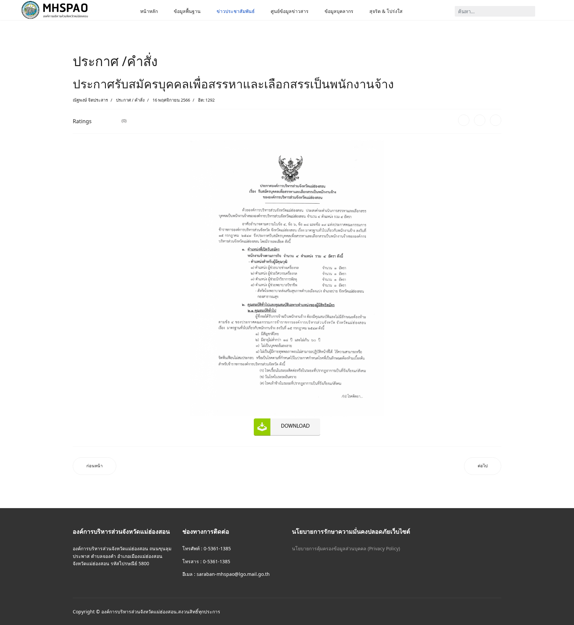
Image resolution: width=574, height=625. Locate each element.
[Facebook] (463, 120)
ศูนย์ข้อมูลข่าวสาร (290, 11)
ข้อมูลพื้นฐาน (187, 11)
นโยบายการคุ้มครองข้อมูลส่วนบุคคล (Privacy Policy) (346, 548)
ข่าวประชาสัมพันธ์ (236, 11)
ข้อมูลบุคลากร (339, 11)
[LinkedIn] (495, 120)
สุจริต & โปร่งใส (386, 11)
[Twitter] (479, 120)
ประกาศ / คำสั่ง (130, 100)
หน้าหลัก (149, 11)
